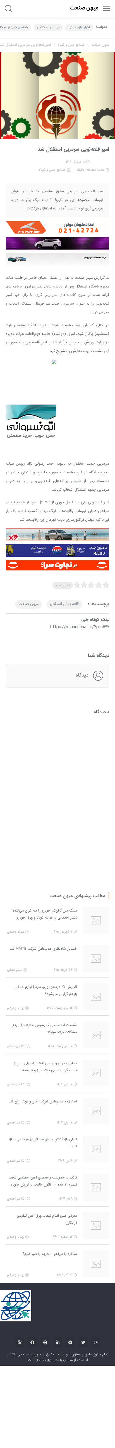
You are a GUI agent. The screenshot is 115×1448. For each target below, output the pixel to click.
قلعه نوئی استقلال (64, 612)
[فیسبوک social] (32, 1275)
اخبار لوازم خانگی (79, 27)
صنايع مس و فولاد (71, 45)
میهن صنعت (100, 45)
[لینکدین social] (57, 1275)
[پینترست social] (45, 1275)
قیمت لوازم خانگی (48, 27)
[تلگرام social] (70, 1275)
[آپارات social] (19, 1275)
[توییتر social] (83, 1275)
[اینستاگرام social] (95, 1275)
